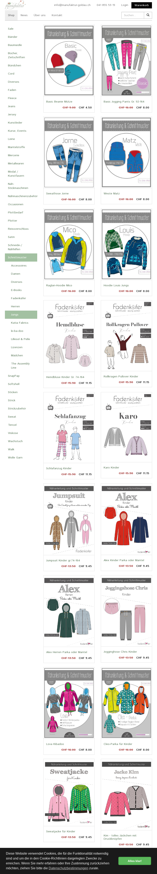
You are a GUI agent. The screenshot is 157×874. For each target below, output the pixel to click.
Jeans (11, 106)
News (24, 15)
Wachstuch (15, 441)
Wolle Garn (15, 458)
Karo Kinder (111, 468)
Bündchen (14, 66)
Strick (11, 400)
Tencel (12, 425)
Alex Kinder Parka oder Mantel (124, 560)
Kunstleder (15, 123)
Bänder (12, 37)
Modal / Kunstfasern (16, 174)
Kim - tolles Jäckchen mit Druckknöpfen (120, 837)
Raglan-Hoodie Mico (59, 285)
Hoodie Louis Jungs (116, 285)
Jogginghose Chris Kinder (120, 652)
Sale (10, 29)
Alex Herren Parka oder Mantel (66, 652)
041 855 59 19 (106, 5)
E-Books (16, 290)
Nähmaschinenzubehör (22, 196)
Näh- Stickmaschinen (18, 186)
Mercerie (13, 155)
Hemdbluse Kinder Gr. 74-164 (65, 377)
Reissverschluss (18, 229)
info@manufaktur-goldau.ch (72, 5)
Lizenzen (16, 347)
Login (124, 5)
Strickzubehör (17, 409)
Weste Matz (112, 194)
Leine (11, 139)
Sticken (13, 392)
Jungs (14, 315)
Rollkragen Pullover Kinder (121, 377)
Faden (12, 90)
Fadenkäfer (18, 298)
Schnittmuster (17, 257)
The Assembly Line (20, 366)
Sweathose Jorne (57, 194)
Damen (15, 274)
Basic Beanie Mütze (59, 102)
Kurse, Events (17, 131)
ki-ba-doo (17, 331)
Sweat (12, 417)
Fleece (12, 98)
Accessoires (19, 266)
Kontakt (57, 15)
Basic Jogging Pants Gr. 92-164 (124, 102)
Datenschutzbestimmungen (68, 868)
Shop (11, 15)
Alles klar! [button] (135, 861)
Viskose (13, 433)
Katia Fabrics (19, 323)
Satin (11, 237)
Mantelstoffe (16, 147)
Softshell (13, 384)
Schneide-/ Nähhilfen (15, 247)
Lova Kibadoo (55, 744)
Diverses (13, 82)
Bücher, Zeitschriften (16, 55)
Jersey (12, 115)
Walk (11, 449)
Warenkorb (142, 5)
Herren (15, 306)
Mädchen (17, 355)
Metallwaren (16, 164)
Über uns (40, 15)
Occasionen (15, 204)
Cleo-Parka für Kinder (118, 744)
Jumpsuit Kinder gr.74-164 (63, 561)
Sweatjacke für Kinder (60, 831)
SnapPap (14, 376)
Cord (11, 74)
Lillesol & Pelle (20, 339)
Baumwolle (15, 45)
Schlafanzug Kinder (59, 468)
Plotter (12, 221)
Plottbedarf (15, 213)
